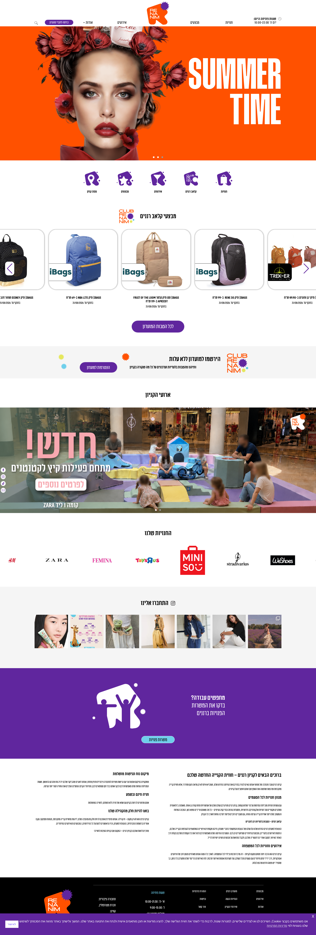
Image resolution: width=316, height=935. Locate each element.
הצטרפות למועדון (158, 521)
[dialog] (158, 467)
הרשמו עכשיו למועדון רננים (158, 418)
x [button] (313, 916)
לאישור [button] (12, 924)
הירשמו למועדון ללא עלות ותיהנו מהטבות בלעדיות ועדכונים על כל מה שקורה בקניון (158, 429)
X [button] (258, 409)
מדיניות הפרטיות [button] (277, 925)
